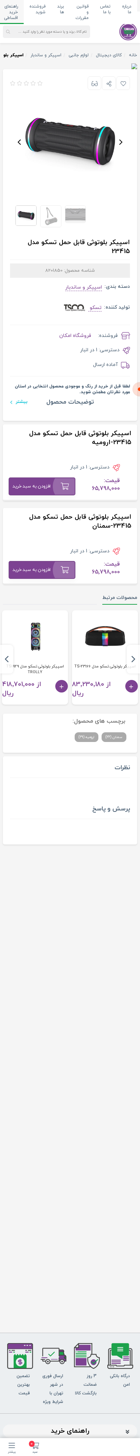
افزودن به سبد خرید (32, 486)
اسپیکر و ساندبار (83, 287)
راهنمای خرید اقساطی (11, 12)
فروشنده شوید (37, 9)
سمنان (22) (114, 737)
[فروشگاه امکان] (128, 31)
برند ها (60, 9)
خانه (133, 55)
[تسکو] (74, 307)
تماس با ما (105, 9)
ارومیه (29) (86, 737)
